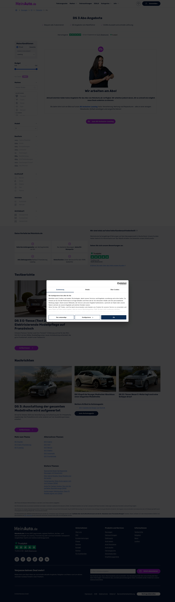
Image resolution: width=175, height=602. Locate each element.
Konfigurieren (86, 317)
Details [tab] (87, 289)
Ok (114, 317)
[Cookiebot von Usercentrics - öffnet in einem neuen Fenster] (119, 283)
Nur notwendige (61, 317)
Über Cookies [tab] (114, 289)
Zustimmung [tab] (60, 289)
